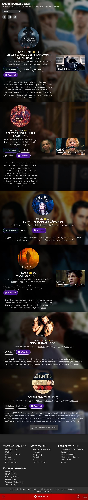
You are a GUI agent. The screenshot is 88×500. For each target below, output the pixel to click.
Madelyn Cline (14, 64)
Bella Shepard (38, 279)
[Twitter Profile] (15, 17)
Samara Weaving (24, 139)
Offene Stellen (10, 479)
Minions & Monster (68, 454)
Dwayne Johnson (35, 400)
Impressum (72, 489)
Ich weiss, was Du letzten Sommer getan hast (28, 56)
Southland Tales (43, 397)
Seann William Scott (50, 400)
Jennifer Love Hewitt (27, 61)
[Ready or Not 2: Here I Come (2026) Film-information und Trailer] (20, 116)
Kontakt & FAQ (10, 471)
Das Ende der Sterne (13, 454)
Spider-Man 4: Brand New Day (72, 449)
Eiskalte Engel (43, 343)
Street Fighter (38, 457)
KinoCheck (14, 489)
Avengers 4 (37, 452)
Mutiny (8, 452)
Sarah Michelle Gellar (21, 142)
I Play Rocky (37, 454)
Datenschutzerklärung (44, 491)
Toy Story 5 (65, 452)
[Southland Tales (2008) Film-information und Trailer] (43, 383)
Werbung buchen (12, 477)
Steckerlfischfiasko (40, 462)
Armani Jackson (27, 279)
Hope (35, 460)
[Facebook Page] (4, 17)
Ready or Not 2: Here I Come (20, 134)
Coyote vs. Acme (11, 462)
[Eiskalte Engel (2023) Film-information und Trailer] (43, 326)
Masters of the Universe (70, 457)
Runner (8, 457)
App (85, 496)
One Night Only (11, 449)
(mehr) (40, 97)
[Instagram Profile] (10, 17)
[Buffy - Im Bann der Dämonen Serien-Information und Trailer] (43, 204)
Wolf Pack (28, 275)
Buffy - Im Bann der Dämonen (43, 221)
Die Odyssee (66, 460)
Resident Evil (10, 460)
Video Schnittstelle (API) (14, 482)
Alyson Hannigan (68, 225)
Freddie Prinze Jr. (41, 61)
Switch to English (11, 484)
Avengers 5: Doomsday (42, 449)
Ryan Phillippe (32, 346)
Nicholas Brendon (51, 225)
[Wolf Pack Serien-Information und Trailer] (28, 259)
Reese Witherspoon (65, 346)
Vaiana (63, 462)
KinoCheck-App (11, 474)
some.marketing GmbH (31, 489)
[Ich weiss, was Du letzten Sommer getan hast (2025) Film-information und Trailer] (28, 37)
